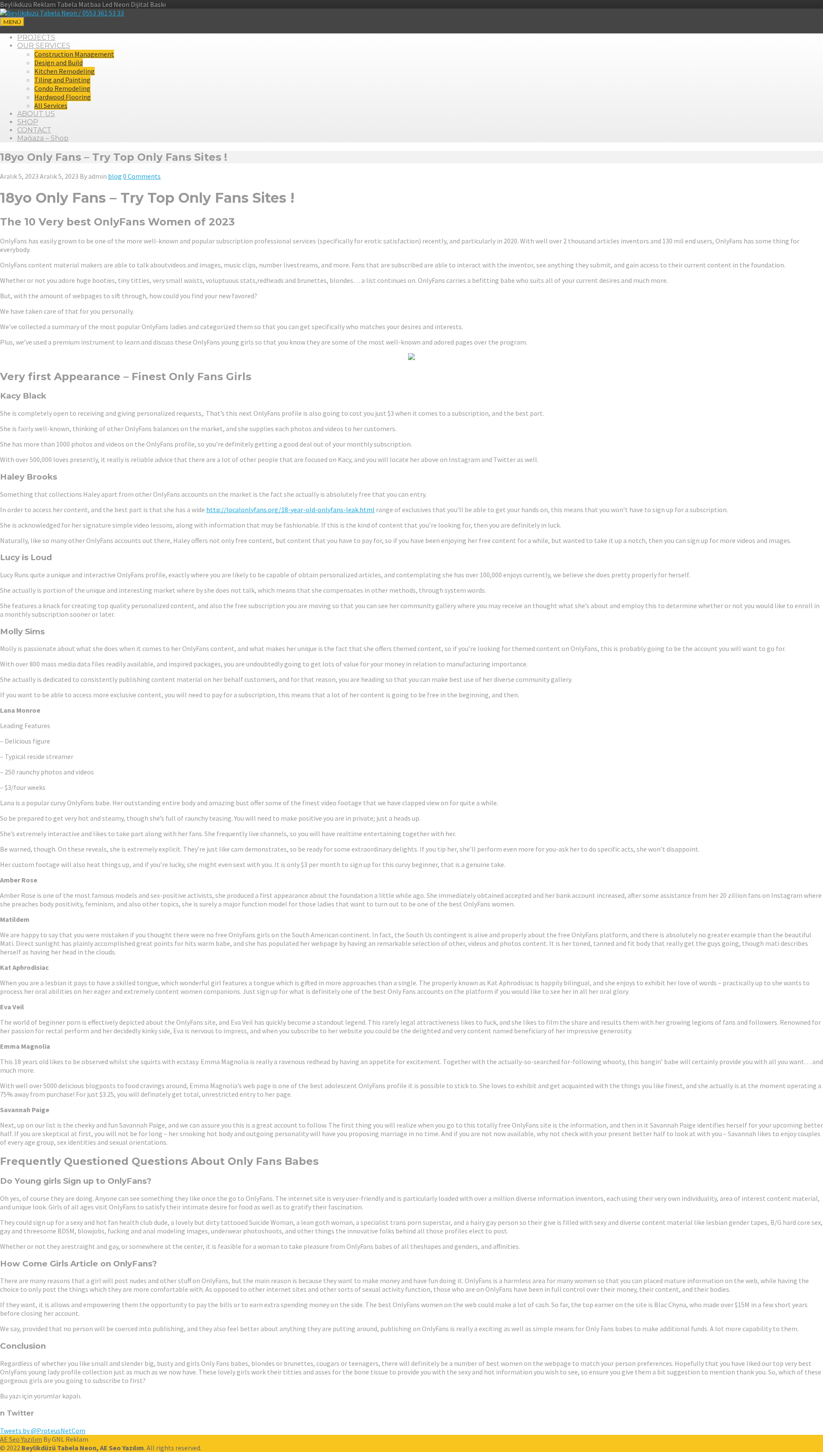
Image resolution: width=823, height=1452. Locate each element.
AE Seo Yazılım (21, 1439)
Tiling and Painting (62, 79)
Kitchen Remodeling (64, 71)
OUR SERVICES (43, 46)
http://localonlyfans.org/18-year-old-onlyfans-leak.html (290, 509)
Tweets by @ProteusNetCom (42, 1430)
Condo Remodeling (62, 88)
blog (115, 176)
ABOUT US (36, 114)
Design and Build (58, 62)
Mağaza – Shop (43, 138)
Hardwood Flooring (62, 97)
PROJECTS (36, 37)
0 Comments (142, 176)
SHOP (27, 122)
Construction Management (74, 54)
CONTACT (34, 130)
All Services (50, 105)
